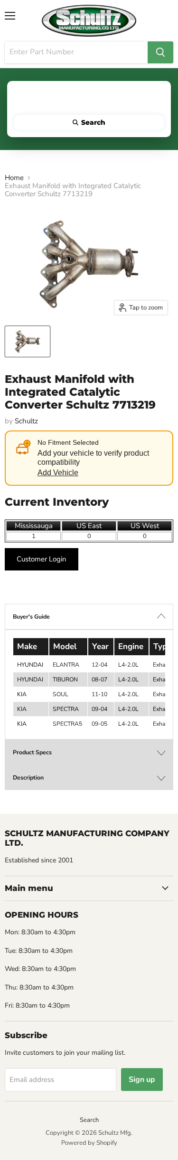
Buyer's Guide (31, 616)
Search (89, 1120)
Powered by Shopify (89, 1143)
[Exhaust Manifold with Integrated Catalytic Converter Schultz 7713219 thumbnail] (27, 341)
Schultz (26, 421)
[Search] (160, 52)
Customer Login (41, 559)
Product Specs (32, 752)
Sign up (142, 1079)
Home (14, 178)
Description (28, 777)
